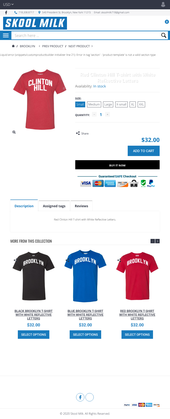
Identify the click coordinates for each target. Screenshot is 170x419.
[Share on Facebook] (93, 133)
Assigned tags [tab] (54, 206)
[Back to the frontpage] (13, 46)
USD (6, 4)
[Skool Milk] (20, 385)
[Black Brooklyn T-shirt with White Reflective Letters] (33, 276)
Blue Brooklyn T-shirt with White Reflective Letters (85, 314)
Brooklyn (27, 46)
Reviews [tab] (81, 206)
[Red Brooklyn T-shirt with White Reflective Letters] (137, 276)
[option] (33, 295)
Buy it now (117, 165)
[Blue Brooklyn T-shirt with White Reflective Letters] (85, 276)
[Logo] (35, 23)
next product (79, 46)
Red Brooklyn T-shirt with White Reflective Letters (137, 314)
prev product (53, 46)
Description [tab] (24, 206)
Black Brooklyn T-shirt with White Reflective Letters (34, 314)
